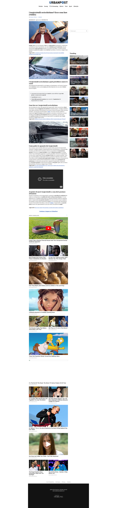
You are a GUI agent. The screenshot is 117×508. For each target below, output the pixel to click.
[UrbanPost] (58, 2)
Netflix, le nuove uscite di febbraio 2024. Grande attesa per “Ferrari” (50, 119)
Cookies (69, 482)
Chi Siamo (58, 482)
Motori (61, 6)
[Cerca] (86, 31)
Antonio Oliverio (33, 17)
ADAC (49, 111)
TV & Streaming (53, 6)
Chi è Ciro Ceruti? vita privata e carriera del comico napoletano (49, 207)
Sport (70, 6)
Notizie (41, 6)
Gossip (46, 6)
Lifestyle (75, 6)
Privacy (63, 482)
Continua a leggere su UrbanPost (48, 211)
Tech (66, 6)
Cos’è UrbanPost (50, 482)
